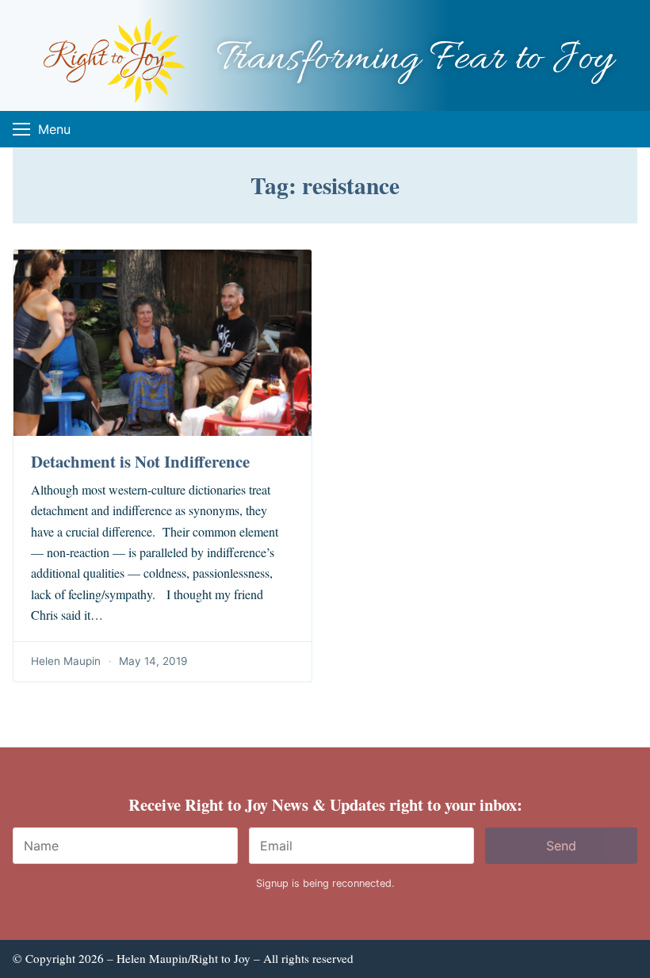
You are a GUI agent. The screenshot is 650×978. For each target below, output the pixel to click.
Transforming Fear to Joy (414, 59)
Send (561, 846)
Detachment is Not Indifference (140, 461)
